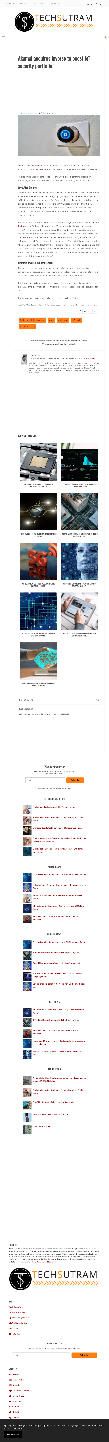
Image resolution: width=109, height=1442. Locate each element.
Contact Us (15, 1385)
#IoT (51, 320)
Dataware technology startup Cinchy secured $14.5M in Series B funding (59, 874)
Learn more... (18, 1428)
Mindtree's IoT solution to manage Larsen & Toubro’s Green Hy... (79, 585)
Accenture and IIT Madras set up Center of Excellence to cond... (38, 634)
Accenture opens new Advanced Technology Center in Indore (38, 684)
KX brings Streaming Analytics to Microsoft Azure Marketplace (80, 485)
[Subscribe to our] (88, 4)
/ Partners (21, 1380)
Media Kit (15, 1412)
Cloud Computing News (19, 1323)
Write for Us (27, 1390)
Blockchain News (17, 1307)
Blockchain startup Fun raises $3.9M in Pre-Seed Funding (54, 806)
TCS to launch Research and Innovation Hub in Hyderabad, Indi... (80, 535)
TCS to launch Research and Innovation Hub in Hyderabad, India (56, 952)
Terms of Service (39, 3)
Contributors (16, 1390)
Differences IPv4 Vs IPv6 (42, 1126)
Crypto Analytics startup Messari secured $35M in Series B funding (57, 827)
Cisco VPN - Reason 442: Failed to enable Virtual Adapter (54, 1102)
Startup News (15, 1334)
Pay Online (15, 1407)
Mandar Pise (35, 356)
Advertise (10, 3)
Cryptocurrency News (18, 1312)
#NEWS (76, 320)
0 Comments (47, 113)
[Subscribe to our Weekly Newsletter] (45, 780)
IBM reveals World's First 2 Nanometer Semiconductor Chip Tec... (38, 485)
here (94, 305)
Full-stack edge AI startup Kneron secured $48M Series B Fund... (79, 634)
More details (89, 358)
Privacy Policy (16, 1401)
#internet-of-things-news (32, 320)
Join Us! (15, 1417)
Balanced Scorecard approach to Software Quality (51, 1114)
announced (37, 165)
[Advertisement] (59, 89)
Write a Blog (55, 3)
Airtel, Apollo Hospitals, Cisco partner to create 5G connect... (38, 585)
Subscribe (23, 3)
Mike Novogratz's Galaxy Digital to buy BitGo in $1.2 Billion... (38, 535)
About (13, 1380)
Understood (13, 1434)
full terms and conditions (43, 1262)
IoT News (15, 1328)
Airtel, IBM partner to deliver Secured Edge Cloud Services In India (57, 962)
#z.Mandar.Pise (27, 326)
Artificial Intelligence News (20, 1318)
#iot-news (63, 320)
